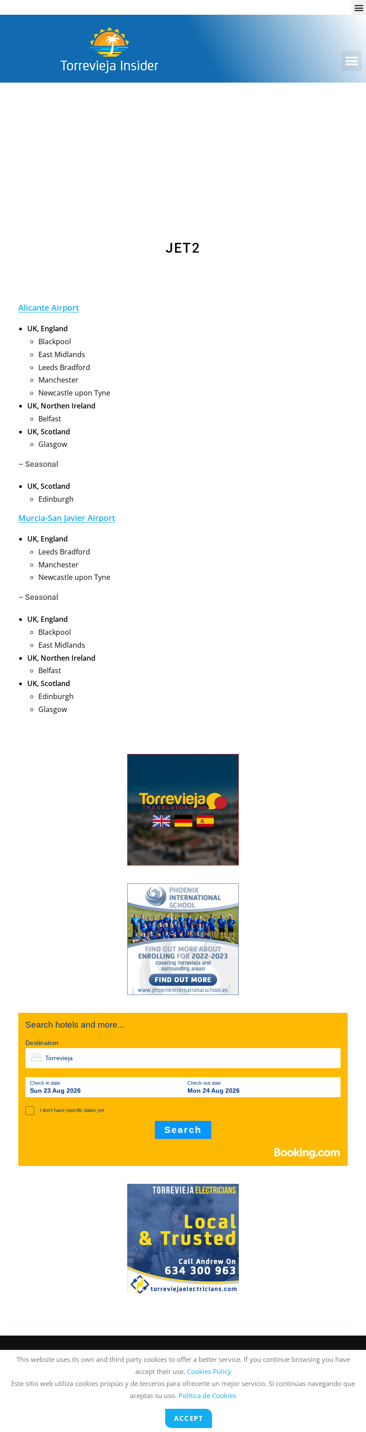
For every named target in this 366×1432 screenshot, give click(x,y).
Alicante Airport (48, 307)
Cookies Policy (209, 1371)
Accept (188, 1418)
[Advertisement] (183, 149)
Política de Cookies (207, 1395)
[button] (358, 7)
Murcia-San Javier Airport (66, 517)
